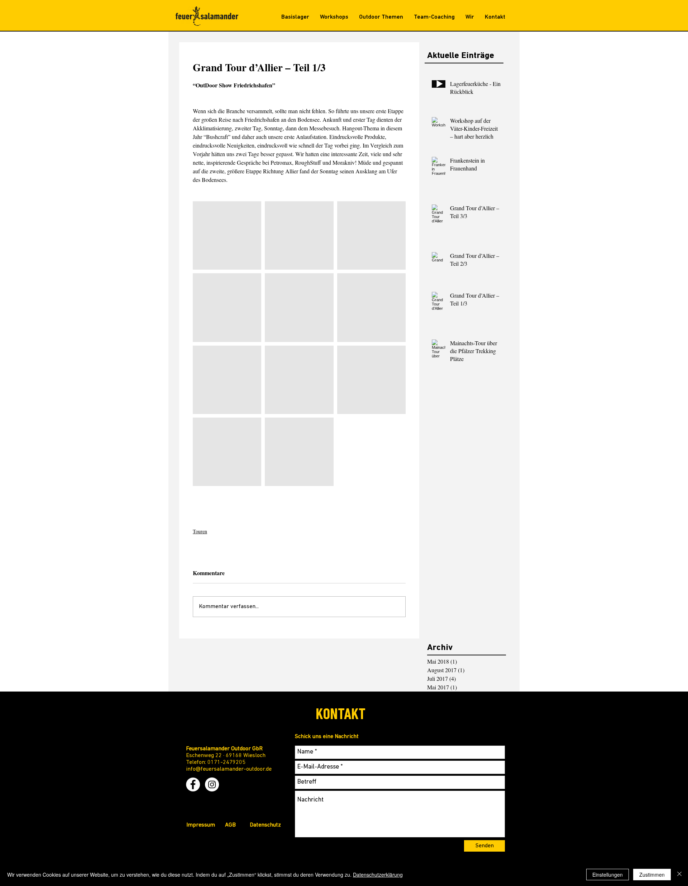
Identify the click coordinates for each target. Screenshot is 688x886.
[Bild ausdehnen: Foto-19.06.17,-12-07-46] (227, 307)
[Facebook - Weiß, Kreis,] (193, 784)
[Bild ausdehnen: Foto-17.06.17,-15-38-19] (299, 307)
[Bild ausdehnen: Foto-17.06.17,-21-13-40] (227, 380)
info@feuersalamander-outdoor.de (229, 769)
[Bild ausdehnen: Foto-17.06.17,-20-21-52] (299, 452)
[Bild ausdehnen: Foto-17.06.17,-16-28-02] (371, 380)
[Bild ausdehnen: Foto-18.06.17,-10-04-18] (299, 380)
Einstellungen (607, 874)
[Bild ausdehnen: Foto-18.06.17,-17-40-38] (371, 235)
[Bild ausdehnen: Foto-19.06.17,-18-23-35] (299, 235)
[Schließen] (679, 874)
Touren (200, 531)
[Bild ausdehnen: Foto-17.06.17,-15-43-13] (227, 452)
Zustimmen (652, 874)
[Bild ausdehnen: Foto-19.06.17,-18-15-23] (227, 235)
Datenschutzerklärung (378, 874)
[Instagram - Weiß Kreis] (212, 784)
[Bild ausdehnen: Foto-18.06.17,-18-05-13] (371, 307)
